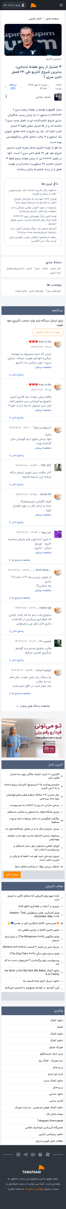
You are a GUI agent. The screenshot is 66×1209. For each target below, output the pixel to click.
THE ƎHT (46, 465)
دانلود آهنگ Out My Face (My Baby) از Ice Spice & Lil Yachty (32, 972)
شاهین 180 (45, 641)
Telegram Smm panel (50, 1121)
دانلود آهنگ (56, 1020)
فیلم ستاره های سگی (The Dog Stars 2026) (34, 953)
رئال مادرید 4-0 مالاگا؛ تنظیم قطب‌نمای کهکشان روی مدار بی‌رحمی (32, 796)
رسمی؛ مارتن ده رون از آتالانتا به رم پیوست (34, 805)
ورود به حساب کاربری (48, 332)
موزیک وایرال (56, 1047)
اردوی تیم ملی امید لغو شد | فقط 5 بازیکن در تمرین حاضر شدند (34, 858)
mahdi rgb (45, 608)
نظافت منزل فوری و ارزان (49, 1141)
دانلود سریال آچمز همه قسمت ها (41, 981)
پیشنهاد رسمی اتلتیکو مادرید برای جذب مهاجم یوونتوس (33, 837)
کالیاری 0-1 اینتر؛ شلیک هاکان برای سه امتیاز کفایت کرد (34, 776)
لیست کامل (12, 874)
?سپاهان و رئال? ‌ (41, 427)
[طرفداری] (37, 5)
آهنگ (60, 1027)
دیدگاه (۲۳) (12, 86)
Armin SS (45, 494)
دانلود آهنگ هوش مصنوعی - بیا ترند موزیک (38, 1107)
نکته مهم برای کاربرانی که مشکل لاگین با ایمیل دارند (33, 897)
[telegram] (25, 1154)
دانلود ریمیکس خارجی (51, 1134)
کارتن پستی (56, 1101)
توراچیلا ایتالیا (43, 670)
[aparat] (47, 1154)
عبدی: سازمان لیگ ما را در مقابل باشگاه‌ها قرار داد (32, 829)
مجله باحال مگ (54, 1114)
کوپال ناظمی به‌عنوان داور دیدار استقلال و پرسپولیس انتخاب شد (36, 847)
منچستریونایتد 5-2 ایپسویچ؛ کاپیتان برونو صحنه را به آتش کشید (31, 786)
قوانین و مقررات (34, 1189)
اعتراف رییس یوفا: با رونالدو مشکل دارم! (37, 866)
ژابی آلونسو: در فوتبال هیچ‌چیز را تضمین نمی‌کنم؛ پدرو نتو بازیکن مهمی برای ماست (32, 989)
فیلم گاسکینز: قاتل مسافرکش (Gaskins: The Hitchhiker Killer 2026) (34, 914)
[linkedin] (40, 1154)
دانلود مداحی (56, 1094)
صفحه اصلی (52, 18)
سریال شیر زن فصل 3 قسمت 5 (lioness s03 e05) (31, 947)
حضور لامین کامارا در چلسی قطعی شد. (38, 930)
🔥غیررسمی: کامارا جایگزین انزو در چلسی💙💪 (33, 923)
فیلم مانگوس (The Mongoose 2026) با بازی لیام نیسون (32, 938)
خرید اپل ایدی (55, 1074)
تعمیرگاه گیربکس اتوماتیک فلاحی (44, 1127)
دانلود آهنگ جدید (53, 1080)
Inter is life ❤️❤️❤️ (40, 342)
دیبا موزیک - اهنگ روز (50, 1060)
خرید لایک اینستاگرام (51, 1054)
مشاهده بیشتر (43, 367)
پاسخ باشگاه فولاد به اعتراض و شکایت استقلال (33, 812)
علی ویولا (46, 532)
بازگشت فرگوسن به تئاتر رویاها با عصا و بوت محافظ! (34, 820)
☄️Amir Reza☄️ (42, 570)
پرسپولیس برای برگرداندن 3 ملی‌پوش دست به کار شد (31, 962)
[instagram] (18, 1154)
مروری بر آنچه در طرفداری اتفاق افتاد (38, 906)
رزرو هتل (58, 1067)
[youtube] (33, 1154)
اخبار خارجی (35, 18)
